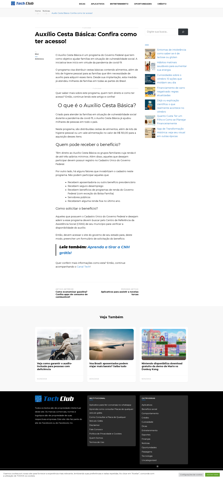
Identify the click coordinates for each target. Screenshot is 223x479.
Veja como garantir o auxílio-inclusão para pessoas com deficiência (54, 366)
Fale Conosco (96, 429)
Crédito (161, 4)
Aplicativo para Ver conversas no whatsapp (110, 405)
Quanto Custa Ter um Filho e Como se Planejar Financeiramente (171, 120)
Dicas (82, 4)
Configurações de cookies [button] (191, 475)
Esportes (146, 434)
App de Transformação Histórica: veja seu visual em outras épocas (171, 132)
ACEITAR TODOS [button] (212, 475)
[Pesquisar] (183, 32)
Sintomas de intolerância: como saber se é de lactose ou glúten (171, 53)
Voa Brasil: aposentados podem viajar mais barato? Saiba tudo (108, 365)
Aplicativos (97, 4)
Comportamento (150, 413)
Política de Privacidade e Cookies (105, 433)
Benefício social (149, 409)
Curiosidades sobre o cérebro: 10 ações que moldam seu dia (169, 79)
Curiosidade (147, 422)
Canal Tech (83, 266)
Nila (37, 54)
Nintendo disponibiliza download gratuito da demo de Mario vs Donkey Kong (162, 366)
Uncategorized (149, 460)
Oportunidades (143, 4)
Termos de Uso (96, 442)
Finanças (146, 439)
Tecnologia (147, 456)
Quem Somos (96, 438)
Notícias (146, 443)
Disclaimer (94, 425)
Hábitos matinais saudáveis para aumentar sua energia (172, 66)
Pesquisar (150, 26)
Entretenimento (119, 4)
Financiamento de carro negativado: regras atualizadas (171, 91)
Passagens (147, 451)
